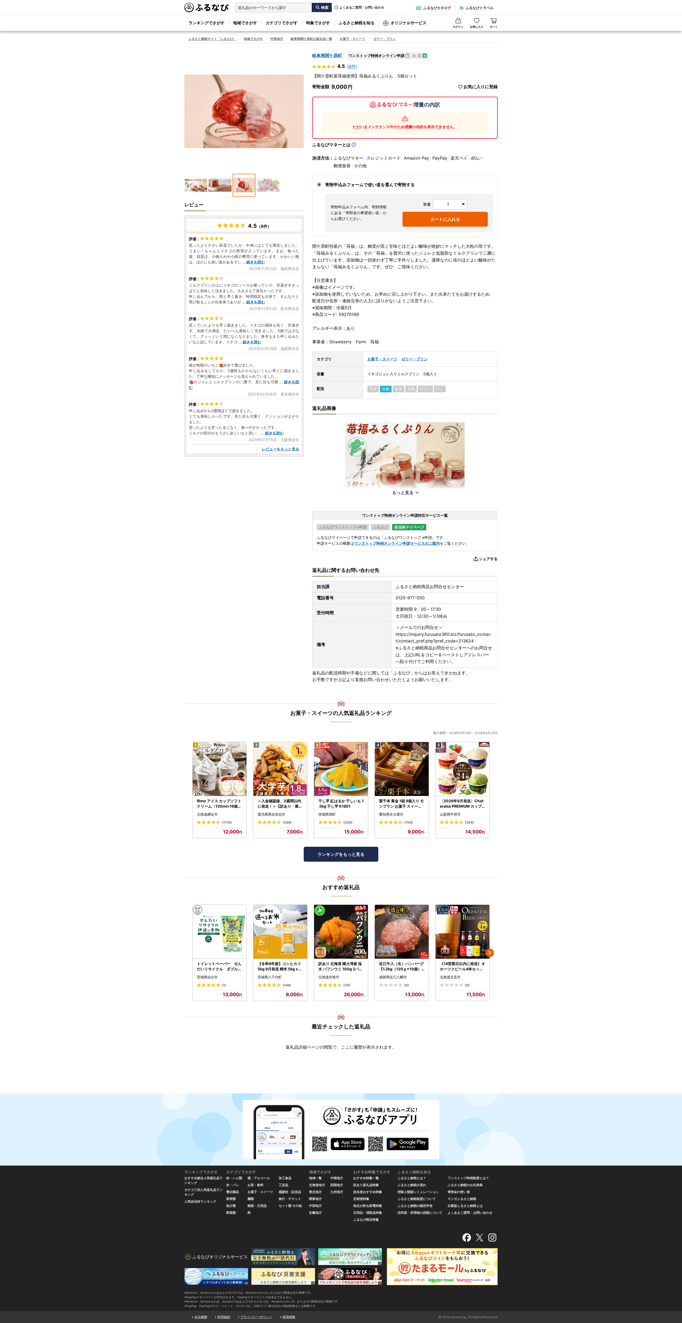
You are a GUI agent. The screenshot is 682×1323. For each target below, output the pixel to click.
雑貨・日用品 (257, 1206)
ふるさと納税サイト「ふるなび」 (212, 39)
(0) (406, 985)
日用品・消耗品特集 (367, 1213)
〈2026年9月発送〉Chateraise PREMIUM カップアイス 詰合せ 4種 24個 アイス (462, 804)
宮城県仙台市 (207, 977)
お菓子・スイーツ (352, 39)
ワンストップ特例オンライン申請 (376, 55)
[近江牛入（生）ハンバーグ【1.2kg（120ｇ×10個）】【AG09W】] (402, 932)
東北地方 (315, 1192)
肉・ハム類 (234, 1178)
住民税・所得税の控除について (419, 1213)
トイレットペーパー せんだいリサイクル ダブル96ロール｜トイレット (219, 966)
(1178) (227, 822)
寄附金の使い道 (459, 1192)
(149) (287, 985)
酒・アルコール (258, 1178)
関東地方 (315, 1199)
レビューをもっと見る (280, 449)
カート (494, 26)
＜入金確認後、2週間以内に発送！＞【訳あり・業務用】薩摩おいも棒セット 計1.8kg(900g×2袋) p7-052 (280, 804)
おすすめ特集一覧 (366, 1178)
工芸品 (283, 1185)
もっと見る (402, 492)
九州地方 (336, 1192)
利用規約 (223, 1317)
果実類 (231, 1199)
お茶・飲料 (255, 1185)
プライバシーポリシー (256, 1317)
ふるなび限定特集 (366, 1220)
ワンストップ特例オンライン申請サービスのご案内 (397, 543)
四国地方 (336, 1185)
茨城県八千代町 (270, 977)
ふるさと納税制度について (416, 1199)
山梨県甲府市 (450, 814)
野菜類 (231, 1213)
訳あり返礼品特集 (366, 1185)
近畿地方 (315, 1213)
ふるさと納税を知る (357, 22)
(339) (347, 822)
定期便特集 (361, 1199)
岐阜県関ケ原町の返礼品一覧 (311, 39)
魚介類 (231, 1206)
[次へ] (489, 953)
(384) (469, 822)
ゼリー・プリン (385, 39)
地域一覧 (315, 1178)
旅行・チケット (290, 1199)
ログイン (458, 26)
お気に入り (476, 26)
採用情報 (288, 1317)
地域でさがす (245, 22)
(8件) (352, 66)
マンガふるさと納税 (462, 1199)
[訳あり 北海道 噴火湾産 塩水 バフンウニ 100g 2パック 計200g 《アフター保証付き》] (341, 932)
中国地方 (336, 1178)
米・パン (232, 1185)
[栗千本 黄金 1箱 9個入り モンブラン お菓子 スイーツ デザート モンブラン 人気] (402, 769)
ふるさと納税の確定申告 (415, 1206)
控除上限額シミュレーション (418, 1192)
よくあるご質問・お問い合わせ (361, 7)
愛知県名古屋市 (391, 814)
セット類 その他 (290, 1206)
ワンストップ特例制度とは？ (468, 1178)
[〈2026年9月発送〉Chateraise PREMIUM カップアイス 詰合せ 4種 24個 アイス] (462, 769)
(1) (224, 985)
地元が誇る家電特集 (367, 1206)
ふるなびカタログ (437, 8)
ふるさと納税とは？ (411, 1178)
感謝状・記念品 (290, 1192)
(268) (287, 822)
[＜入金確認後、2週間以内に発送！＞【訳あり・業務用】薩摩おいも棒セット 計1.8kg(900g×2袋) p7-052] (280, 769)
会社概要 (200, 1317)
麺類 (250, 1199)
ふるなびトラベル (479, 8)
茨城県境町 (327, 814)
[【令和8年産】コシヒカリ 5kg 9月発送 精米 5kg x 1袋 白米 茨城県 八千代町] (280, 932)
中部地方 (276, 39)
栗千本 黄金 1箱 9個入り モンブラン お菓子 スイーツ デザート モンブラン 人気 (401, 804)
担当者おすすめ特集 (367, 1192)
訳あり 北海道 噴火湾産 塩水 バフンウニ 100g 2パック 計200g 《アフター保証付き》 (341, 966)
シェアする (488, 558)
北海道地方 (317, 1185)
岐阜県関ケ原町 (327, 55)
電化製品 (232, 1192)
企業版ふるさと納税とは (465, 1206)
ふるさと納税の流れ (411, 1185)
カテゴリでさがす (282, 22)
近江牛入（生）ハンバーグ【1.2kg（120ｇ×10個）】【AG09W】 (401, 966)
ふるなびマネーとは (331, 144)
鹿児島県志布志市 (271, 814)
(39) (346, 985)
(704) (408, 822)
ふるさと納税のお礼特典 (465, 1185)
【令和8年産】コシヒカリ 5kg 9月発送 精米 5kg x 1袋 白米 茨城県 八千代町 (279, 966)
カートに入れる (445, 219)
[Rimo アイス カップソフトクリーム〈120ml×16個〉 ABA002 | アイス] (219, 769)
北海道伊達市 (328, 977)
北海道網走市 (207, 814)
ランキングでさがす (207, 22)
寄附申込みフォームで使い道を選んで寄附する (370, 184)
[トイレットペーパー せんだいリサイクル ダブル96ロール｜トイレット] (219, 932)
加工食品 (285, 1178)
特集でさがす (318, 22)
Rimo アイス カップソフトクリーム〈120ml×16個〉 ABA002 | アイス (219, 804)
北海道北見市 (450, 977)
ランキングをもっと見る (341, 854)
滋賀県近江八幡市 (393, 977)
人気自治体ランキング (200, 1201)
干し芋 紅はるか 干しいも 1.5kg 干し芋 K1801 (341, 803)
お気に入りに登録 (481, 86)
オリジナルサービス (409, 22)
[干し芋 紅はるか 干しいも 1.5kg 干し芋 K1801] (341, 769)
